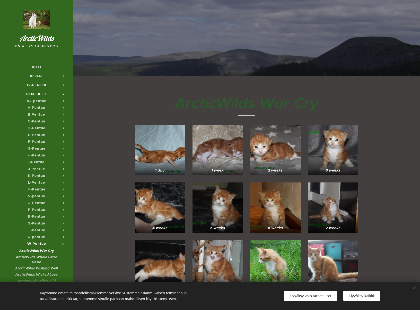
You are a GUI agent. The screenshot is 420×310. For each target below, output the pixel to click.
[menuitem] (36, 67)
